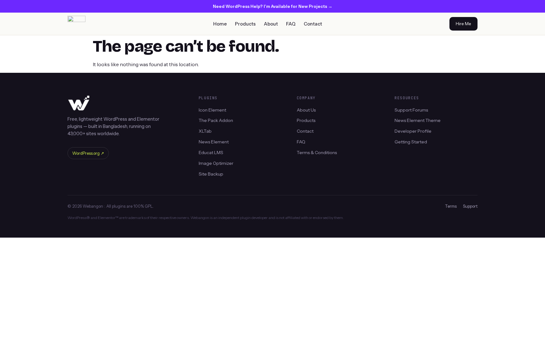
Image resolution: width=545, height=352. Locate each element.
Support (470, 206)
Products (245, 24)
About (271, 24)
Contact (313, 24)
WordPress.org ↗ (88, 153)
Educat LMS (211, 152)
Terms (451, 206)
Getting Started (411, 142)
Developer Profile (413, 131)
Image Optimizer (216, 163)
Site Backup (211, 174)
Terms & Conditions (317, 152)
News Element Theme (418, 120)
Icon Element (212, 110)
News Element (214, 142)
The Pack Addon (216, 120)
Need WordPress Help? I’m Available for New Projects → (272, 6)
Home (220, 24)
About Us (306, 110)
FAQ (291, 24)
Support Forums (411, 110)
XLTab (205, 131)
